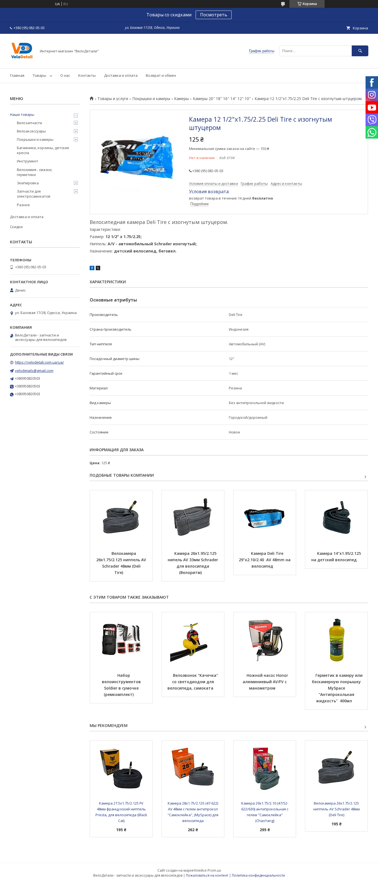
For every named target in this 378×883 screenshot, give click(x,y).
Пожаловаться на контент (207, 875)
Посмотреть (213, 15)
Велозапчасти (29, 122)
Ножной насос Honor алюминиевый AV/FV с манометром (266, 682)
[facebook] (92, 268)
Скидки (16, 226)
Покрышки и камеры (151, 98)
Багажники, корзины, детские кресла (43, 150)
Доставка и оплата (121, 75)
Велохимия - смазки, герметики (34, 172)
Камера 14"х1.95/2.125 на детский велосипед (336, 556)
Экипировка (28, 182)
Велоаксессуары (31, 131)
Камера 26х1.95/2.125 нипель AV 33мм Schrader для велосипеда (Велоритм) (193, 563)
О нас (65, 75)
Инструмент (27, 161)
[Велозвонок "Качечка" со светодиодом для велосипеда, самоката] (193, 640)
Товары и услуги (112, 98)
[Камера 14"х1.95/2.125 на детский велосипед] (336, 518)
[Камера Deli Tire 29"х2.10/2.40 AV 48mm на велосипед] (265, 518)
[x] (98, 268)
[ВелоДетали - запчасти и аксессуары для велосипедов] (21, 60)
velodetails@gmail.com (34, 370)
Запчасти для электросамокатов (33, 194)
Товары (39, 75)
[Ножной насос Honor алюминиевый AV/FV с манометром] (265, 640)
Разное (23, 204)
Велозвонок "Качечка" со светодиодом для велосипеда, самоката (193, 682)
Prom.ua (214, 870)
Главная (17, 75)
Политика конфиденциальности (258, 875)
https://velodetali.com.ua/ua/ (39, 362)
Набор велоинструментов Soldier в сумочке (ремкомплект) (122, 685)
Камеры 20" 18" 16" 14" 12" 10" (222, 98)
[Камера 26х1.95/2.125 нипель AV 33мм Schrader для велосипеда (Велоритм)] (193, 518)
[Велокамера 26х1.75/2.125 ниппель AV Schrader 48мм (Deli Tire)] (121, 518)
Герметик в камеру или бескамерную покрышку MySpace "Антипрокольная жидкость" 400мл (338, 688)
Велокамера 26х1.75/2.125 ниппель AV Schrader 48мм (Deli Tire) (121, 563)
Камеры (181, 98)
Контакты (87, 75)
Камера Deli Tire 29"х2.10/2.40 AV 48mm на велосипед (265, 560)
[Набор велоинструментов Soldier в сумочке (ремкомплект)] (121, 640)
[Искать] (360, 50)
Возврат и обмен (161, 75)
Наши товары (22, 114)
